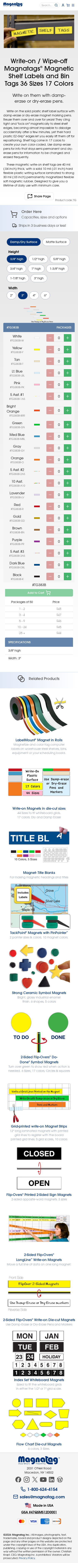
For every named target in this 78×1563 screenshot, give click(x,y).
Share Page (42, 196)
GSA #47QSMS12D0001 (39, 1512)
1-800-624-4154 (42, 1489)
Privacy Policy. (27, 1558)
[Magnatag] (39, 1460)
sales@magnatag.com (42, 1496)
